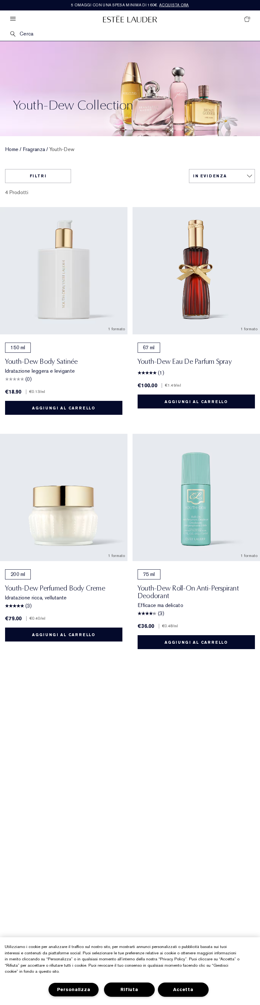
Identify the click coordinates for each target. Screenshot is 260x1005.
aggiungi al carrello (63, 408)
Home (11, 149)
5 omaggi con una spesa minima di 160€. (130, 5)
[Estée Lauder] (130, 18)
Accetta (183, 990)
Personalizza (73, 990)
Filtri (38, 176)
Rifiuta (129, 990)
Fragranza (34, 149)
